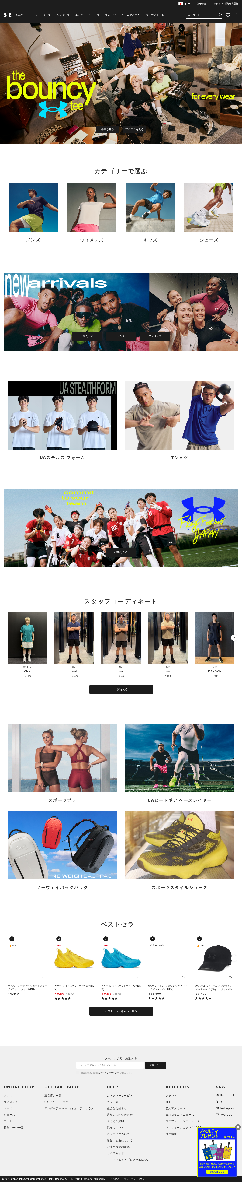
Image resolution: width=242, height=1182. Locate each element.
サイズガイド (115, 1153)
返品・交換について (120, 1140)
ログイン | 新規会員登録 (226, 3)
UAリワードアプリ (56, 1101)
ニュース (112, 1101)
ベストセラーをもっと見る (121, 1011)
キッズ (79, 15)
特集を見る (107, 129)
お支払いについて (118, 1133)
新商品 (19, 15)
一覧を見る (87, 336)
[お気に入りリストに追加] (43, 977)
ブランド (171, 1095)
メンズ (47, 15)
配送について (115, 1127)
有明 (74, 667)
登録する (154, 1065)
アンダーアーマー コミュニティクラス (69, 1108)
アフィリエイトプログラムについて (130, 1159)
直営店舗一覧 (53, 1095)
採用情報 (171, 1133)
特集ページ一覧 (14, 1127)
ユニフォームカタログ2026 (184, 1127)
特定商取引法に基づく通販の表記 (88, 1178)
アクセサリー (12, 1121)
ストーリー (173, 1101)
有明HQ (27, 667)
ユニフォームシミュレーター (184, 1121)
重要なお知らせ (117, 1108)
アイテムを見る (134, 129)
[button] (234, 638)
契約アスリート (176, 1108)
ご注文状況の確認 (118, 1146)
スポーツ (110, 15)
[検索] (220, 15)
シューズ (94, 15)
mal (74, 671)
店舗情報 (201, 3)
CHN (27, 671)
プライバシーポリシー (109, 1073)
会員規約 (114, 1178)
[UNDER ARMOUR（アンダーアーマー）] (8, 15)
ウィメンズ (63, 15)
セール (33, 15)
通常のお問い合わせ (120, 1114)
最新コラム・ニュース (180, 1114)
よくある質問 (115, 1121)
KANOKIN (215, 671)
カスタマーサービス (120, 1095)
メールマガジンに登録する (121, 1058)
